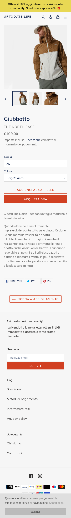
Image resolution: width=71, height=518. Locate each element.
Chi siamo (14, 443)
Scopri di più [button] (56, 502)
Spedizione (33, 140)
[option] (20, 98)
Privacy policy (17, 419)
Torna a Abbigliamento (38, 299)
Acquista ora (35, 199)
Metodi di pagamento (22, 399)
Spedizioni (14, 389)
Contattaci (14, 453)
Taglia (8, 157)
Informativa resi (18, 409)
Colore (8, 171)
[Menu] (65, 16)
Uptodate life (17, 16)
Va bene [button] (35, 511)
